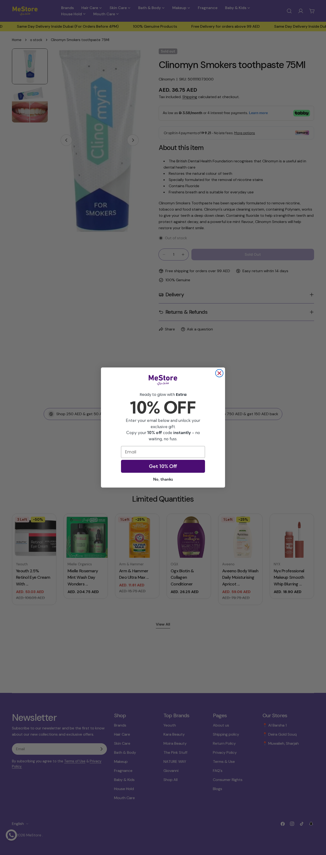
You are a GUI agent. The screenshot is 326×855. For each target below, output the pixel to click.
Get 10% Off (163, 466)
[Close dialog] (219, 373)
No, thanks (163, 479)
